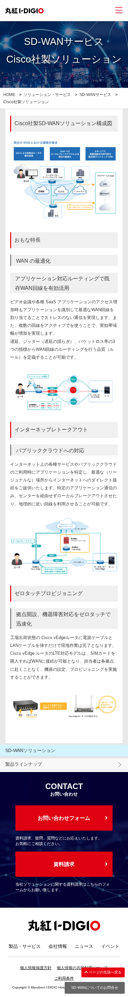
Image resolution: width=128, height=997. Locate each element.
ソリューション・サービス (47, 94)
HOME (9, 94)
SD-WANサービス (95, 94)
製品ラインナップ (23, 764)
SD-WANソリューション (30, 750)
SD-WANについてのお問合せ (94, 987)
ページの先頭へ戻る (104, 972)
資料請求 (64, 864)
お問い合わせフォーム (64, 818)
